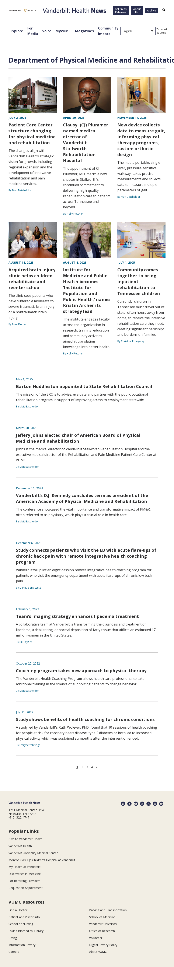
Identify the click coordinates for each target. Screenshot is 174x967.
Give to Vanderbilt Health (25, 839)
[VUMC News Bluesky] (161, 804)
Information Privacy (21, 945)
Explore (17, 31)
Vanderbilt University (103, 924)
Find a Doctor (17, 910)
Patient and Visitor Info (24, 917)
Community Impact (108, 31)
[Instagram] (142, 804)
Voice (46, 31)
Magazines (84, 31)
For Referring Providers (24, 881)
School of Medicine (102, 917)
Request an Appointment (25, 888)
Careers (13, 952)
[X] (148, 804)
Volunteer (95, 938)
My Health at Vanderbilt (24, 867)
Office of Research (102, 931)
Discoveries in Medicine (24, 874)
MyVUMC (63, 31)
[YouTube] (136, 804)
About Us (137, 10)
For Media (32, 31)
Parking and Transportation (108, 910)
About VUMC (98, 952)
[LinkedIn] (155, 804)
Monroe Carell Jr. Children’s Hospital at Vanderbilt (41, 860)
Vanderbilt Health (20, 846)
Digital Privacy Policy (103, 945)
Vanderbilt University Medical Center (33, 853)
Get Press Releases (121, 10)
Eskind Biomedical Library (26, 931)
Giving (12, 938)
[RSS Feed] (123, 804)
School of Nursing (20, 924)
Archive (151, 10)
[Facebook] (129, 804)
